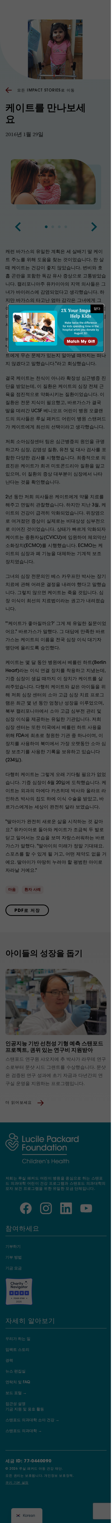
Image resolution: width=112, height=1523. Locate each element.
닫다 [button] (97, 308)
